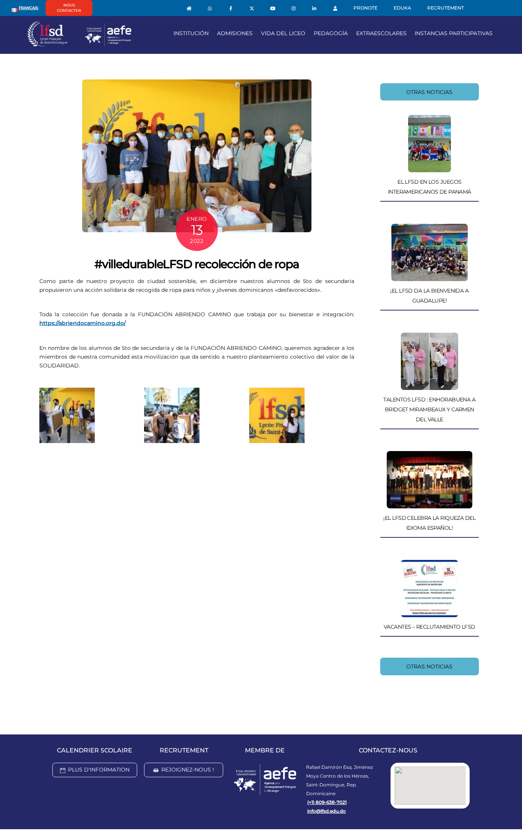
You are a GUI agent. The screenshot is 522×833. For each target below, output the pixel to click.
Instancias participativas (454, 33)
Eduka (402, 8)
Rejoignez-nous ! (187, 769)
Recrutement (445, 8)
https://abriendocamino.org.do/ (82, 323)
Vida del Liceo (283, 33)
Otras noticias (429, 92)
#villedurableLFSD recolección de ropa (196, 264)
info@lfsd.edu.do (326, 811)
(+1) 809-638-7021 (327, 802)
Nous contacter (69, 8)
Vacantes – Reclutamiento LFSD (429, 626)
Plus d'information (99, 769)
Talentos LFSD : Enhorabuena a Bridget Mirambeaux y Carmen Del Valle (429, 409)
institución (191, 33)
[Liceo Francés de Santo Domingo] (79, 43)
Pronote (365, 8)
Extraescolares (381, 33)
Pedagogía (331, 33)
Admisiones (235, 33)
